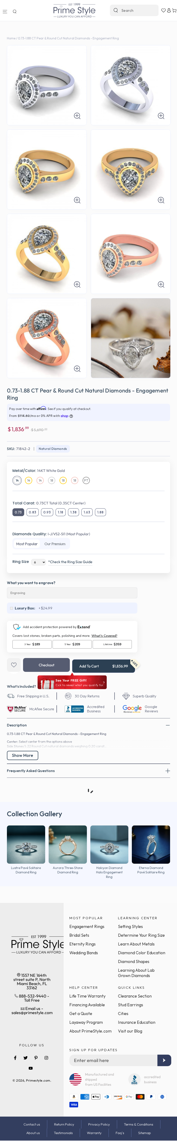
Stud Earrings (130, 1004)
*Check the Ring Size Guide (70, 561)
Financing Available (87, 1004)
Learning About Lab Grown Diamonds (136, 973)
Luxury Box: (25, 608)
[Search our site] (115, 10)
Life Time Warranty (87, 996)
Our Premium (54, 543)
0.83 (32, 512)
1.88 (100, 512)
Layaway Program (86, 1022)
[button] (14, 11)
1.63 (87, 512)
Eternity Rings (82, 944)
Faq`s (120, 1133)
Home (11, 38)
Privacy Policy (99, 1124)
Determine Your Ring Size (141, 935)
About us (33, 1133)
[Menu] (5, 11)
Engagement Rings (86, 926)
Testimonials (63, 1133)
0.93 (47, 512)
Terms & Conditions (138, 1124)
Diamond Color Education (141, 952)
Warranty (94, 1133)
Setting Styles (130, 926)
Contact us (32, 1124)
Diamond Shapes (133, 961)
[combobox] (129, 10)
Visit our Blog (130, 1031)
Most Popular (27, 543)
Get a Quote (80, 1013)
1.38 (73, 512)
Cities (123, 1013)
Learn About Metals (136, 944)
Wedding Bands (83, 952)
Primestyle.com (38, 1080)
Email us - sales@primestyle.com (32, 1010)
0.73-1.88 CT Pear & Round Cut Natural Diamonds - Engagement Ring (68, 38)
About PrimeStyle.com (90, 1031)
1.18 (60, 512)
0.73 (18, 512)
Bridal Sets (79, 935)
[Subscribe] (164, 1060)
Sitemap (144, 1133)
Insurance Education (136, 1022)
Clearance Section (135, 996)
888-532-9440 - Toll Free (33, 998)
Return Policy (64, 1124)
